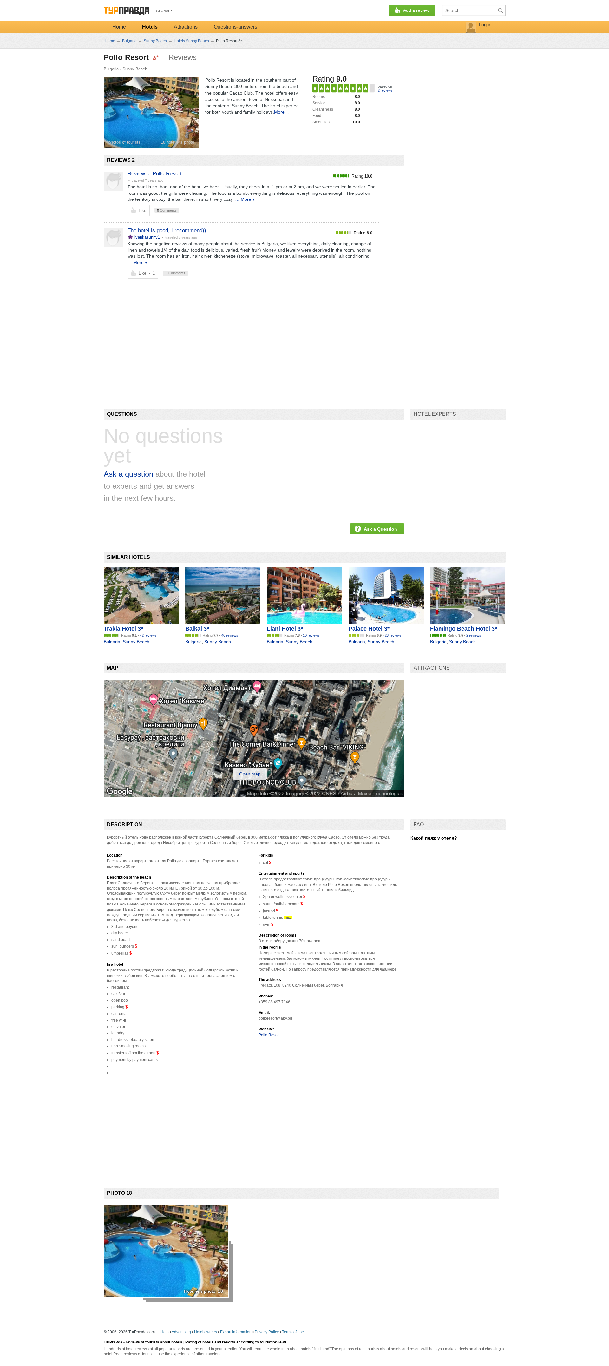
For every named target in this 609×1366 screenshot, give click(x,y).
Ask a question (128, 474)
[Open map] (254, 795)
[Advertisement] (219, 336)
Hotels (150, 26)
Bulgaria (111, 69)
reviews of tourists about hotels (154, 1342)
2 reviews (385, 90)
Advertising (181, 1332)
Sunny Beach (134, 69)
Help (164, 1332)
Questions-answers (235, 26)
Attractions (186, 26)
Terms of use (293, 1332)
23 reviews (393, 635)
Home (119, 26)
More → (282, 111)
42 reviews (148, 635)
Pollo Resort (269, 1035)
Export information (236, 1332)
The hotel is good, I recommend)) (167, 230)
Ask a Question (380, 529)
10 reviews (311, 635)
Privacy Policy (267, 1332)
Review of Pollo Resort (155, 174)
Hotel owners (205, 1332)
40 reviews (229, 635)
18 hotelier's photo (177, 142)
